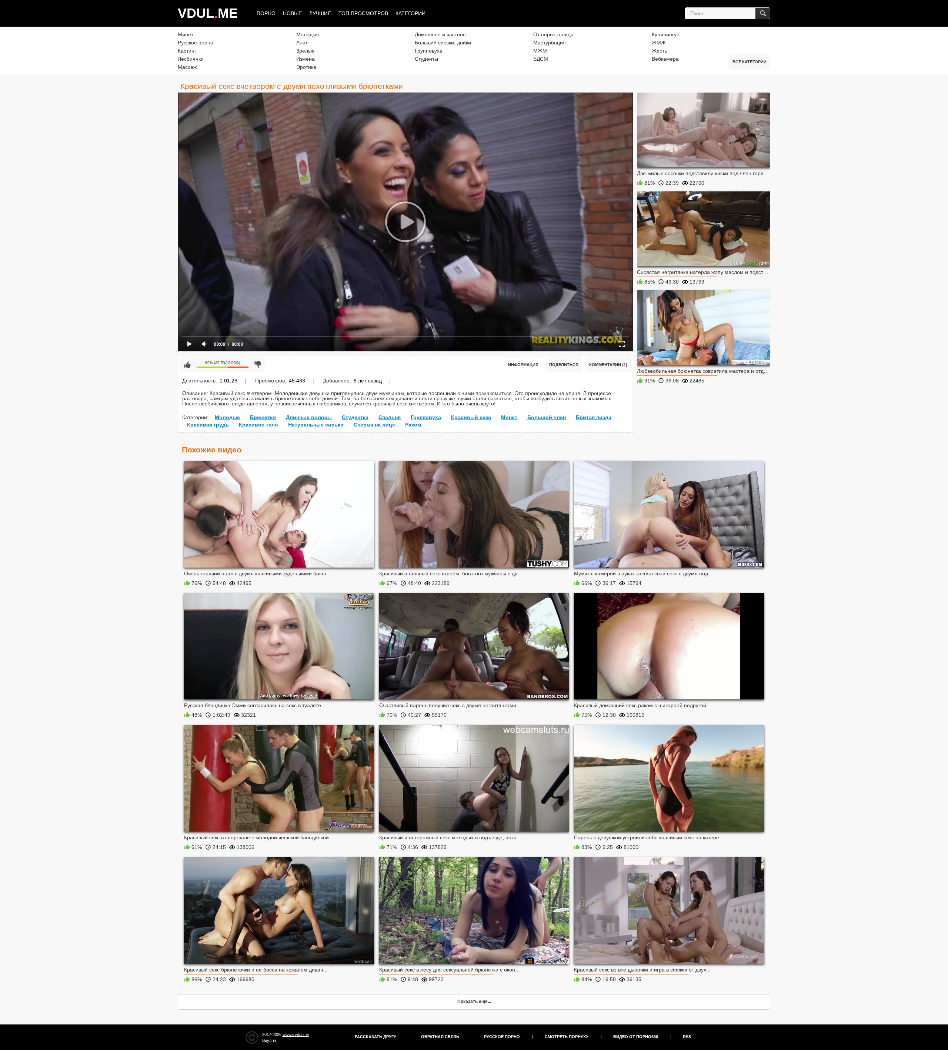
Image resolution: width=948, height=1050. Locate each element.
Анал (302, 43)
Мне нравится (187, 364)
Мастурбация (549, 43)
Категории (410, 13)
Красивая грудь (208, 425)
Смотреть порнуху (566, 1036)
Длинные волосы (309, 417)
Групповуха (429, 51)
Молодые (307, 34)
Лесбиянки (191, 59)
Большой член (546, 417)
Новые (292, 13)
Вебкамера (665, 59)
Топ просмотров (363, 13)
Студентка (355, 417)
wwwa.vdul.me (296, 1034)
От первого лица (553, 34)
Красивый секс (471, 417)
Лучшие (320, 13)
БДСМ (540, 59)
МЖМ (540, 51)
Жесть (659, 51)
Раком (413, 425)
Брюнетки (263, 417)
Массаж (187, 67)
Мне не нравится (257, 364)
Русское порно (195, 43)
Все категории (749, 62)
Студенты (426, 59)
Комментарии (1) (608, 364)
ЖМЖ (659, 43)
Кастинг (187, 51)
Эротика (306, 67)
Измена (305, 59)
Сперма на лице (374, 425)
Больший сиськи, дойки (443, 43)
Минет (185, 34)
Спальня (389, 417)
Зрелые (305, 51)
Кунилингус (665, 34)
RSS (687, 1036)
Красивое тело (258, 425)
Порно (266, 13)
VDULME (208, 13)
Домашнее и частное (440, 34)
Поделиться (563, 364)
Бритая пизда (593, 417)
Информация (523, 364)
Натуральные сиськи (316, 425)
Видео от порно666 (635, 1036)
